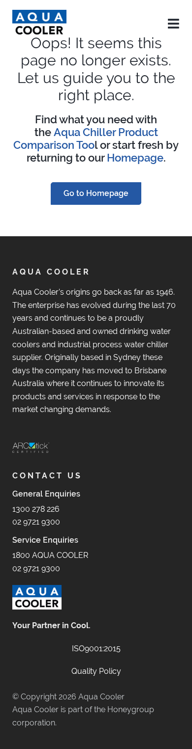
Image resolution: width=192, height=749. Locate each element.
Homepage (135, 158)
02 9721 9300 (36, 522)
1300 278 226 (36, 509)
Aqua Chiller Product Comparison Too (85, 138)
